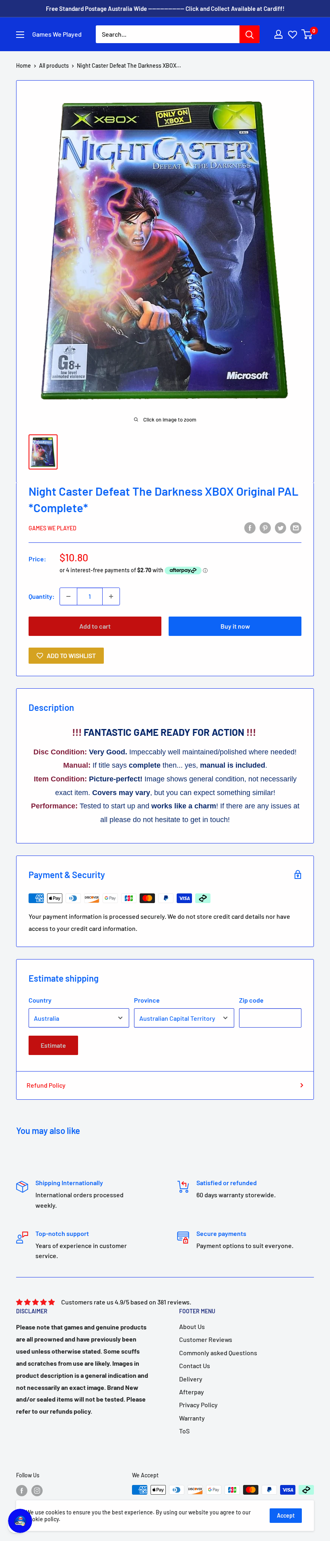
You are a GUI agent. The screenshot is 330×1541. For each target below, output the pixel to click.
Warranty (192, 1418)
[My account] (278, 34)
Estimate (53, 1045)
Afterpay (191, 1392)
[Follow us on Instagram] (37, 1490)
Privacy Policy (198, 1404)
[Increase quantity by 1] (111, 596)
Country (40, 1000)
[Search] (249, 34)
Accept (286, 1515)
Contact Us (194, 1365)
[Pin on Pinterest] (265, 527)
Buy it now (235, 626)
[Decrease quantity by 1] (68, 596)
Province (147, 1000)
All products (54, 65)
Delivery (190, 1379)
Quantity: (42, 596)
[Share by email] (295, 527)
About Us (192, 1326)
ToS (184, 1431)
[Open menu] (20, 34)
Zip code (251, 1000)
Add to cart (95, 626)
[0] (307, 34)
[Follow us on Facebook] (21, 1490)
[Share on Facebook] (250, 527)
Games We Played (52, 528)
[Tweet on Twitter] (280, 527)
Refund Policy (46, 1085)
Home (23, 65)
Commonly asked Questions (218, 1352)
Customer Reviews (205, 1339)
